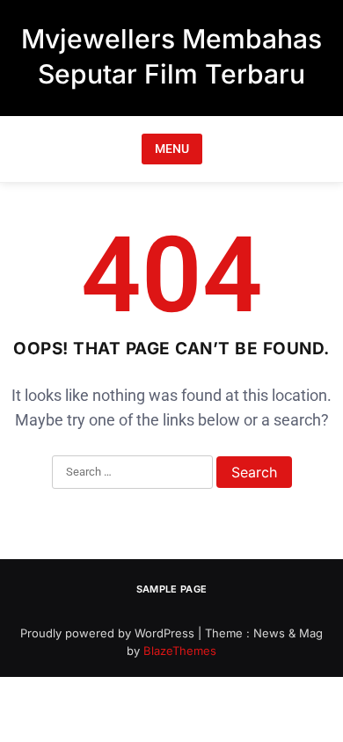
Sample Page (171, 589)
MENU (172, 149)
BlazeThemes (179, 651)
